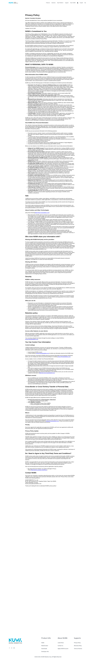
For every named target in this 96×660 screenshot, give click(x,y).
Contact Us (60, 645)
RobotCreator (44, 645)
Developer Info (45, 651)
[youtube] (14, 648)
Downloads (44, 648)
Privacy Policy (77, 642)
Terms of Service (78, 648)
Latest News (61, 642)
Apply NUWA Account (63, 648)
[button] (85, 2)
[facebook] (9, 648)
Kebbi (42, 642)
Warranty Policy (78, 645)
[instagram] (11, 648)
